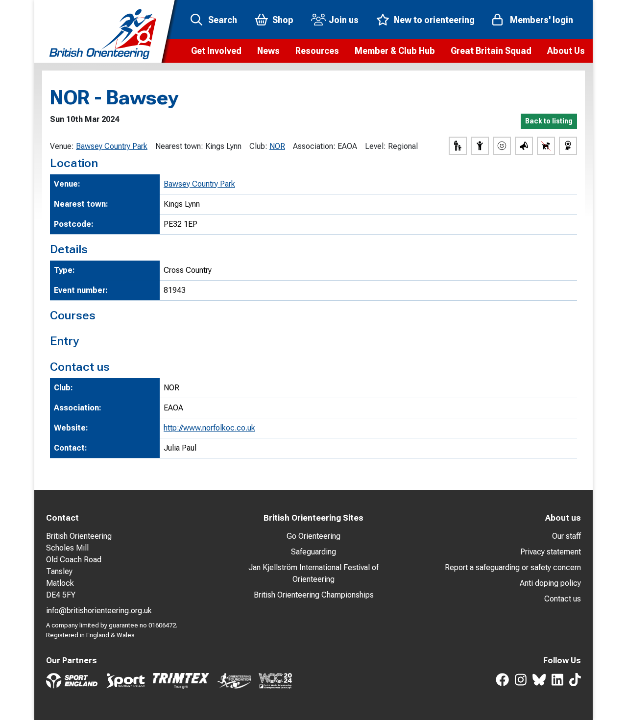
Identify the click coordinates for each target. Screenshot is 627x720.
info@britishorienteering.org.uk (99, 610)
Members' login (541, 20)
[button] (216, 51)
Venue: (62, 146)
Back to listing (549, 121)
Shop (282, 20)
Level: (375, 146)
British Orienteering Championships (314, 595)
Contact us (562, 598)
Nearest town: (179, 146)
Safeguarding (313, 551)
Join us (344, 20)
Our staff (566, 536)
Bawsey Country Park (111, 146)
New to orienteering (434, 20)
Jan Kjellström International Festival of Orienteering (313, 573)
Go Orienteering (313, 536)
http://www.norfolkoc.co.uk (209, 427)
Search (222, 20)
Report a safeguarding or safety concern (513, 567)
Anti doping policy (550, 583)
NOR (277, 146)
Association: (314, 146)
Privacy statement (550, 551)
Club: (258, 146)
